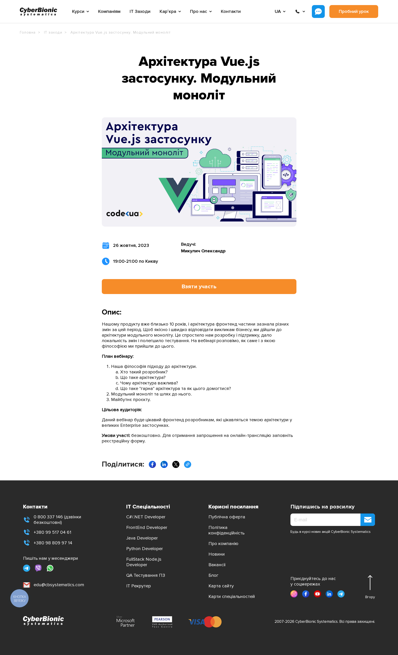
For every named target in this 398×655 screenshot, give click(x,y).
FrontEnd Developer (146, 527)
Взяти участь (199, 286)
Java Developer (142, 538)
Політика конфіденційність (226, 530)
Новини (216, 554)
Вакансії (216, 565)
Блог (213, 575)
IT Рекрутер (138, 586)
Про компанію (223, 543)
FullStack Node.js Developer (143, 562)
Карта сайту (221, 586)
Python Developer (144, 548)
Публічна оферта (226, 517)
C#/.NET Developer (145, 517)
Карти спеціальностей (231, 596)
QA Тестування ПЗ (145, 575)
